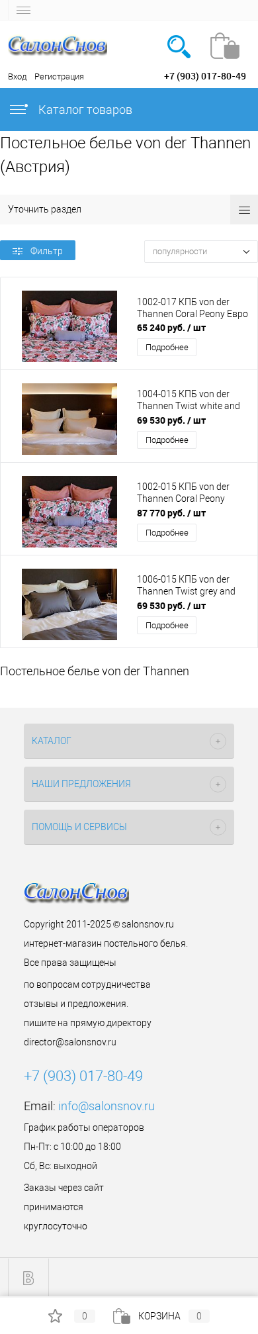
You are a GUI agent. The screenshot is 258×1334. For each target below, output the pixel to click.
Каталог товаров (84, 110)
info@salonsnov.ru (106, 1106)
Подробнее (167, 347)
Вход (17, 76)
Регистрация (59, 76)
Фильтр (46, 251)
